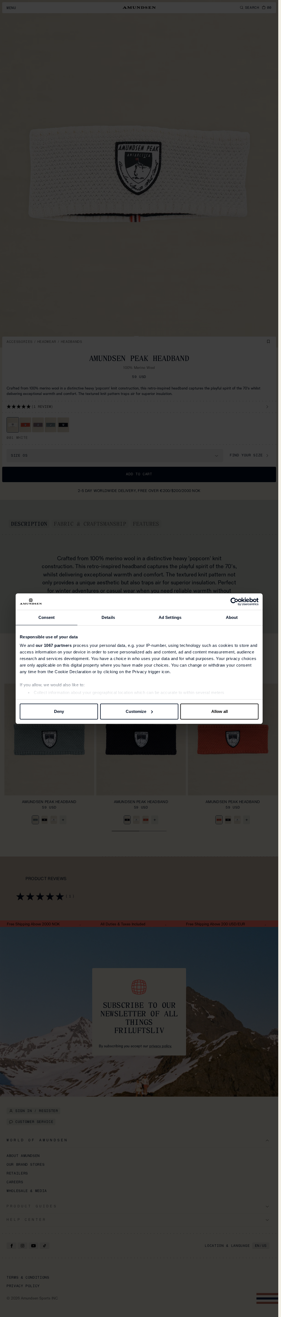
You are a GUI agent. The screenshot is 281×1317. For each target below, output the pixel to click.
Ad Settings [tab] (170, 617)
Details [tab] (108, 617)
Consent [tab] (46, 617)
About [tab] (232, 617)
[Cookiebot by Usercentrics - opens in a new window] (234, 602)
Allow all (219, 711)
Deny (59, 711)
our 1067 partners (54, 645)
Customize (136, 711)
